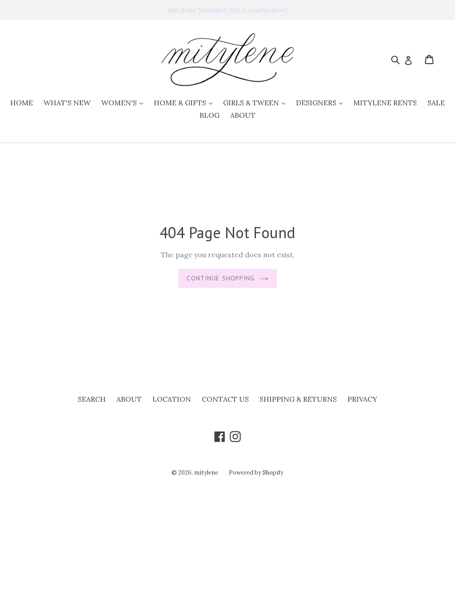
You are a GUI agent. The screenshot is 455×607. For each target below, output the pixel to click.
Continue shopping (221, 278)
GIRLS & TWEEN (256, 102)
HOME (21, 102)
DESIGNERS (321, 102)
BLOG (210, 115)
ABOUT (242, 115)
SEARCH (92, 399)
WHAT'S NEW (67, 102)
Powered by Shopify (256, 472)
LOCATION (171, 399)
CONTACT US (225, 399)
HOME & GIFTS (185, 102)
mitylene (206, 472)
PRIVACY (362, 399)
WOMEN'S (124, 102)
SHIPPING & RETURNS (298, 399)
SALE (436, 102)
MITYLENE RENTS (385, 102)
